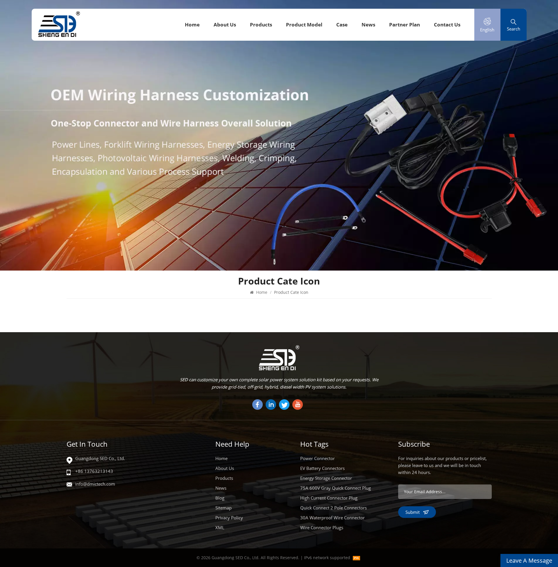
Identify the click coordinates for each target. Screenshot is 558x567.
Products (261, 24)
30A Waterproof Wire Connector (332, 518)
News (368, 24)
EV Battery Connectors (322, 468)
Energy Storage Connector (326, 478)
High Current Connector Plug (328, 498)
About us (225, 24)
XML (219, 527)
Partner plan (404, 24)
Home (192, 24)
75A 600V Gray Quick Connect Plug (335, 488)
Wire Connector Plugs (321, 527)
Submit (412, 512)
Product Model (304, 24)
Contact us (447, 24)
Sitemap (223, 508)
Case (342, 24)
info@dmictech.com (95, 484)
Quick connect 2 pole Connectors (333, 508)
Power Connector (317, 458)
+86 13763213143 (94, 471)
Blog (219, 498)
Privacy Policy (229, 518)
